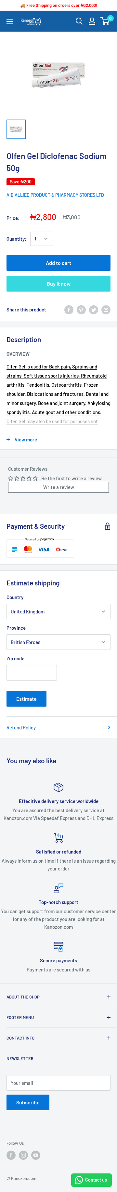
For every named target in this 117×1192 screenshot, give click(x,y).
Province (16, 628)
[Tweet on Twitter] (93, 309)
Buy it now (59, 283)
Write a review (58, 487)
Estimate (26, 699)
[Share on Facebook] (68, 309)
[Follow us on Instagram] (23, 1155)
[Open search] (79, 21)
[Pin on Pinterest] (81, 309)
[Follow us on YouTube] (35, 1155)
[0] (105, 21)
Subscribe (28, 1102)
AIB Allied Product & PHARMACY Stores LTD (55, 195)
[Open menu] (9, 21)
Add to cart (58, 263)
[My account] (92, 21)
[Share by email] (105, 309)
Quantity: (16, 239)
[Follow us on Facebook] (11, 1155)
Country (14, 597)
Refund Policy (21, 727)
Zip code (15, 658)
